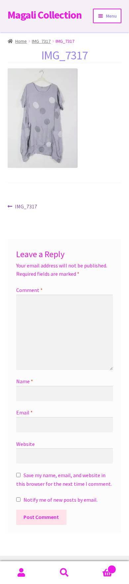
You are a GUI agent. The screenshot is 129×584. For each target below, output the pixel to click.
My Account (21, 572)
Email (24, 412)
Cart (99, 567)
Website (25, 444)
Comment (29, 290)
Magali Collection (45, 15)
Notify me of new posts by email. (60, 499)
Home (21, 41)
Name (24, 381)
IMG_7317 (41, 41)
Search (64, 572)
